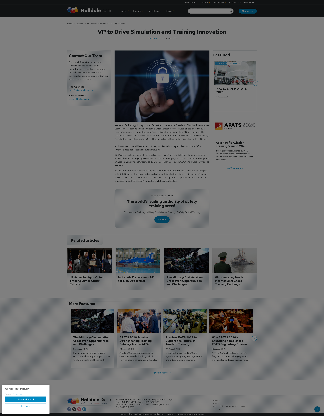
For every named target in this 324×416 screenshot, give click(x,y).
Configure (26, 406)
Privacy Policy (18, 394)
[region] (25, 399)
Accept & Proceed (26, 399)
